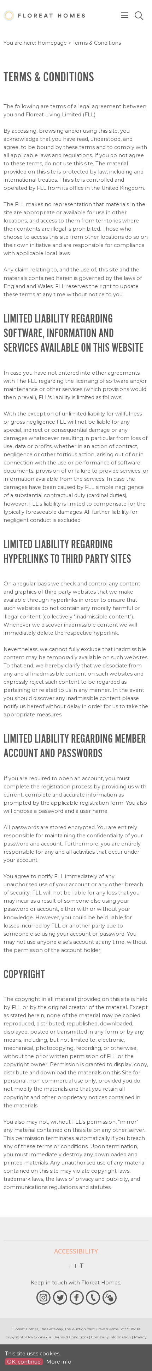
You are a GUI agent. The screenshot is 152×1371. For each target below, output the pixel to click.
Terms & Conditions (71, 1337)
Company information (111, 1337)
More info (58, 1362)
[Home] (44, 15)
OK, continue (24, 1362)
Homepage (52, 43)
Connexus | (43, 1337)
